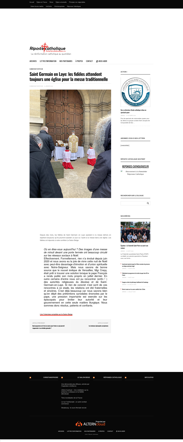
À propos (79, 61)
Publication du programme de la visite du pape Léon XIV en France (135, 274)
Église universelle (61, 2)
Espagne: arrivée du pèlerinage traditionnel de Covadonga (135, 282)
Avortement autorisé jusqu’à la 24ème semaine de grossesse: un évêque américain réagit (136, 265)
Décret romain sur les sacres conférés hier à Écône (133, 289)
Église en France (42, 2)
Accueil (32, 2)
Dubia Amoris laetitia (37, 6)
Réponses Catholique (112, 377)
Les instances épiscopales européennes (98, 326)
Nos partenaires (66, 61)
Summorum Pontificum (36, 69)
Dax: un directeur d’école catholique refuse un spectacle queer (133, 111)
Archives (33, 61)
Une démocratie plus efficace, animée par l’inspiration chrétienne (75, 385)
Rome (51, 2)
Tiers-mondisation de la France (71, 398)
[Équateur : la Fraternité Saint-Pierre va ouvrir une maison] (135, 232)
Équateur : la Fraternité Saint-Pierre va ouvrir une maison (134, 246)
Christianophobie (59, 6)
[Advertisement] (91, 24)
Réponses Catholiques (74, 6)
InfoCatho (49, 6)
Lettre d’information (48, 61)
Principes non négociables (77, 2)
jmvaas (123, 115)
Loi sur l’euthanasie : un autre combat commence (74, 403)
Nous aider (102, 61)
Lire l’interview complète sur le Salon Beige (56, 314)
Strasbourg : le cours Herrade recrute (73, 408)
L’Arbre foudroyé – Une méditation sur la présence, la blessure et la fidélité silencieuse (74, 392)
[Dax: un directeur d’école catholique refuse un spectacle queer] (135, 92)
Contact (89, 61)
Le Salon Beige (83, 377)
